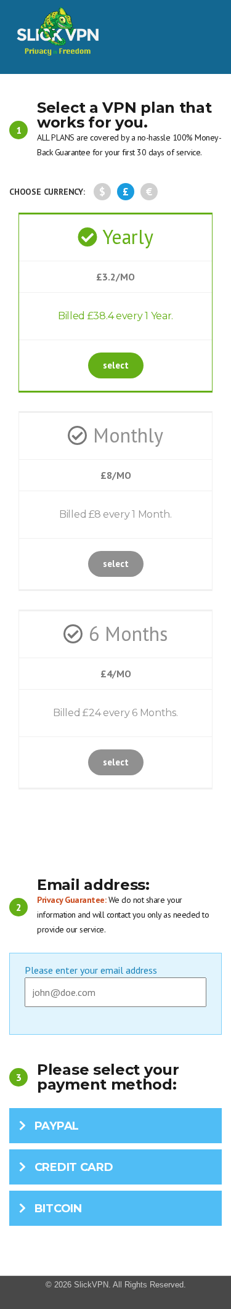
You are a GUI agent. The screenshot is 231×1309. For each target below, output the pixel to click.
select (116, 365)
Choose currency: (47, 191)
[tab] (115, 1125)
